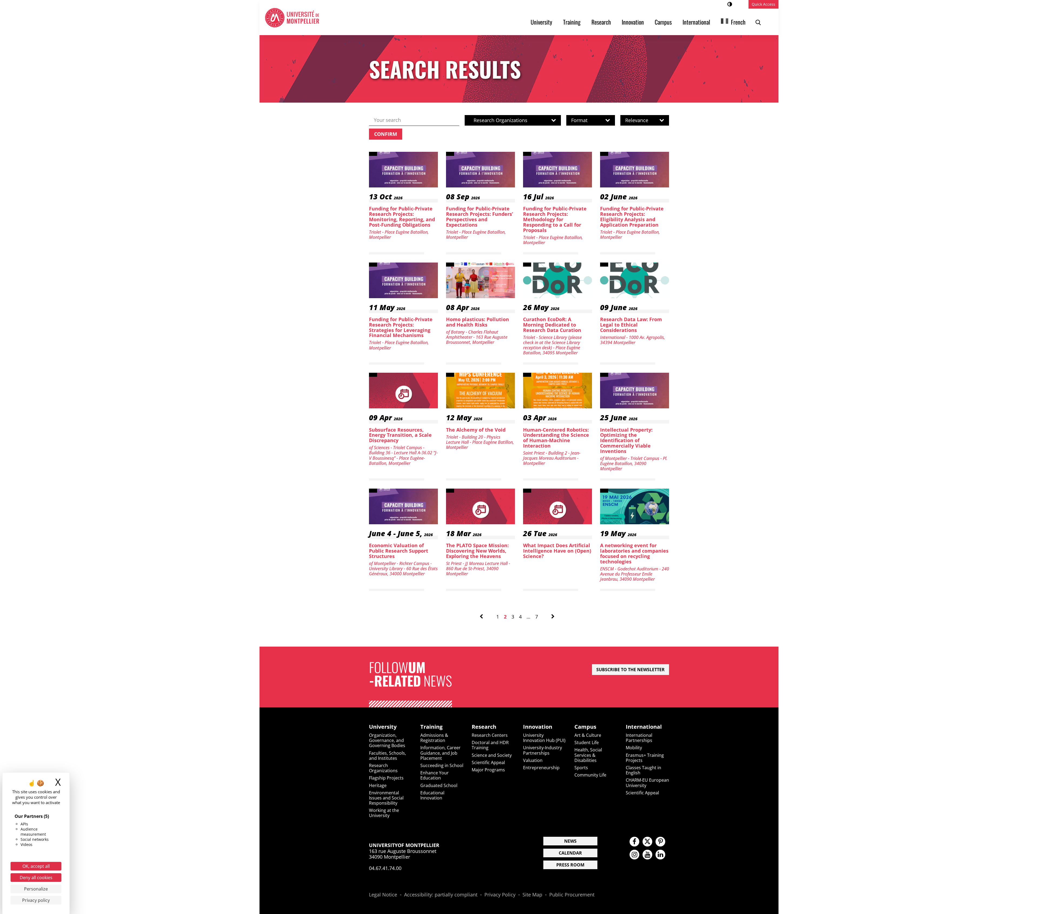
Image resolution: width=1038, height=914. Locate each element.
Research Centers (490, 735)
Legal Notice (383, 895)
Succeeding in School (441, 765)
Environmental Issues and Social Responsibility (386, 798)
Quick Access (763, 4)
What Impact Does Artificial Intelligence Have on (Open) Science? (557, 550)
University (541, 22)
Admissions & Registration (434, 737)
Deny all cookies (36, 878)
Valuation (533, 760)
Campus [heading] (585, 727)
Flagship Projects (386, 778)
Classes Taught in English (643, 770)
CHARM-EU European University (647, 782)
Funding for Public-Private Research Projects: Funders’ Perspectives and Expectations (479, 216)
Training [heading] (431, 727)
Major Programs (488, 770)
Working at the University (384, 812)
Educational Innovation (432, 795)
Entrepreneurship (541, 768)
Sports (581, 768)
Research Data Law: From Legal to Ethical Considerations (631, 324)
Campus (663, 22)
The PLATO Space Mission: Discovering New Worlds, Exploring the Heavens (477, 550)
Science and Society (492, 755)
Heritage (378, 785)
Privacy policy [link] (36, 900)
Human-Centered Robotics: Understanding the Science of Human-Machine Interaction (556, 437)
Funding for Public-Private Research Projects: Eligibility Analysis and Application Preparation (632, 216)
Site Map (532, 895)
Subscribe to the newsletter (630, 670)
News (570, 841)
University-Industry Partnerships (542, 750)
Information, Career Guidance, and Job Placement (440, 753)
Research (601, 22)
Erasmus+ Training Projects (645, 757)
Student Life (586, 742)
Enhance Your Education (434, 775)
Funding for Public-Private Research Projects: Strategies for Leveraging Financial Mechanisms (400, 327)
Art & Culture (587, 735)
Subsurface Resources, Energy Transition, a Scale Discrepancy (400, 435)
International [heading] (644, 727)
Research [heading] (484, 727)
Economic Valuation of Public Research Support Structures (398, 550)
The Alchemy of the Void (475, 429)
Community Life (590, 775)
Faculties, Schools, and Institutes (387, 755)
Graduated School (438, 785)
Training (572, 22)
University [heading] (383, 727)
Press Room (570, 865)
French (738, 22)
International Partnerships (639, 737)
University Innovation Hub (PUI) (544, 737)
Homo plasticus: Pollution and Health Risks (477, 322)
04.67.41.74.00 (385, 868)
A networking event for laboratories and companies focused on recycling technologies (634, 553)
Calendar (570, 853)
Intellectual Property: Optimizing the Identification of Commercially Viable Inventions (626, 440)
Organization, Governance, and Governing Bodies (387, 740)
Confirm (385, 134)
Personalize (36, 889)
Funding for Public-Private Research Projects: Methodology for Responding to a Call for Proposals (555, 219)
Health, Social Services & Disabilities (588, 755)
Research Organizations (383, 768)
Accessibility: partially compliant (440, 895)
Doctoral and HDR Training (490, 745)
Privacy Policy (499, 895)
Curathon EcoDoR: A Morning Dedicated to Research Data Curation (552, 324)
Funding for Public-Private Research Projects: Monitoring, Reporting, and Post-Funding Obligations (402, 216)
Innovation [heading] (537, 727)
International (696, 22)
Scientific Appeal (488, 762)
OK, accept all (36, 866)
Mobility (634, 748)
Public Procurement (571, 895)
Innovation (633, 22)
